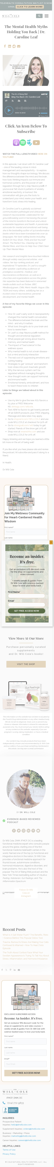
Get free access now (26, 611)
